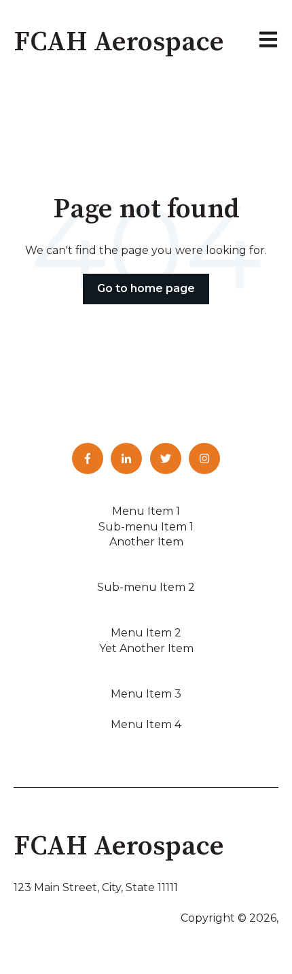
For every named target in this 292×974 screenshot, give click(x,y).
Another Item (146, 541)
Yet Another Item (146, 648)
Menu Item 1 (146, 511)
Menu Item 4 (146, 724)
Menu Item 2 (146, 632)
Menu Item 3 (146, 693)
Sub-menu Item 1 (146, 526)
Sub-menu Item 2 (146, 587)
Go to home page (146, 288)
